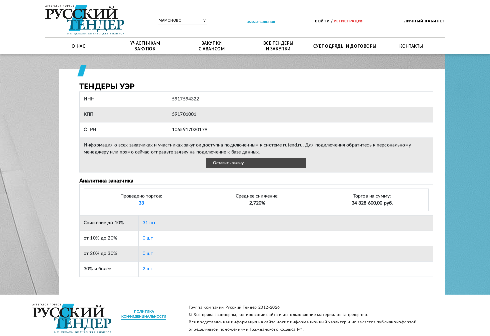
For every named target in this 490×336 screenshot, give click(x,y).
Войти (322, 21)
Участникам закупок (145, 46)
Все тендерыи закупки (278, 46)
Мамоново (182, 21)
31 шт (149, 223)
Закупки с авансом (212, 46)
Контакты (411, 45)
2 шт (148, 269)
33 (141, 203)
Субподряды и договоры (345, 45)
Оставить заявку (228, 163)
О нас (78, 45)
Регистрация (349, 21)
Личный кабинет (424, 21)
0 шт (148, 238)
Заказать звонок (261, 22)
